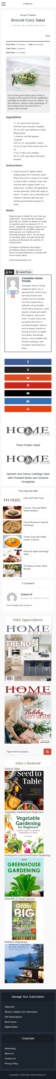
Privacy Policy (11, 1063)
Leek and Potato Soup (33, 498)
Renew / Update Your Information (21, 1012)
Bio (10, 272)
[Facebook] (13, 292)
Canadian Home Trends (35, 25)
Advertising (10, 1048)
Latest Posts (25, 272)
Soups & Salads (28, 15)
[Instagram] (17, 292)
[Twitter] (9, 292)
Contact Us (10, 1058)
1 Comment (15, 25)
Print (47, 36)
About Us (9, 1053)
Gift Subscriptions (13, 1017)
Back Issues (10, 1022)
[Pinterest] (13, 296)
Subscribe (9, 1007)
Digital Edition (11, 1027)
